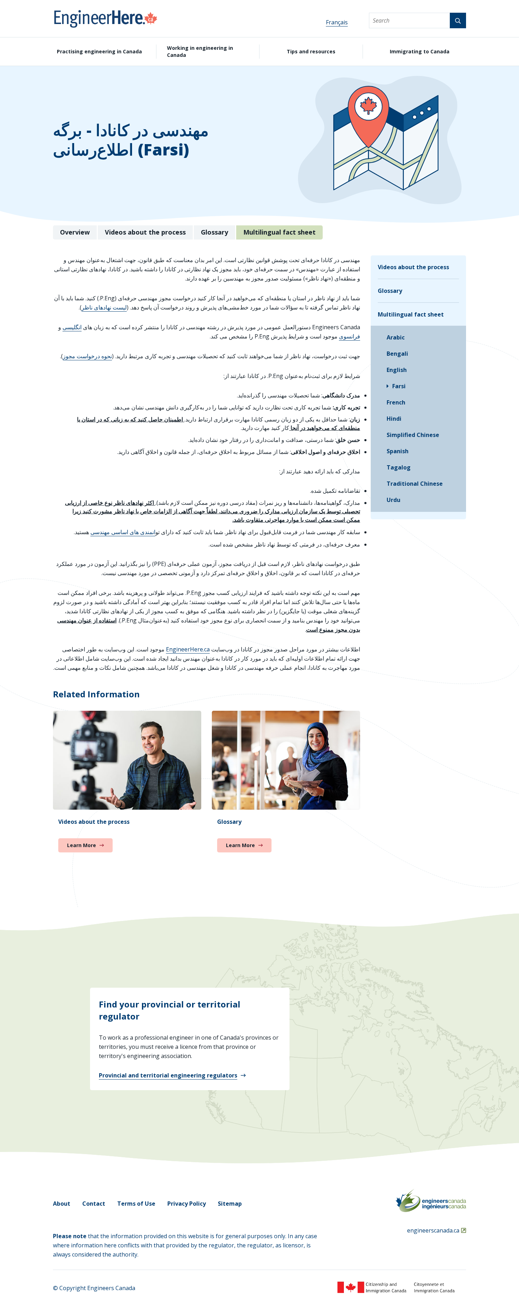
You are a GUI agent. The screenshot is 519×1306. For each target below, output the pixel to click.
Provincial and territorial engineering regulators (168, 1075)
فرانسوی (349, 336)
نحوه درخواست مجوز (87, 356)
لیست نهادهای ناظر (104, 307)
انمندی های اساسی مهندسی (122, 532)
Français (337, 22)
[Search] (458, 20)
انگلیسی (72, 327)
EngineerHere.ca (188, 649)
